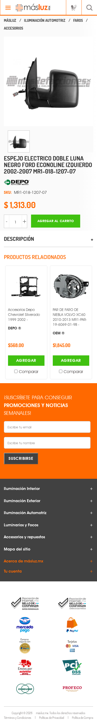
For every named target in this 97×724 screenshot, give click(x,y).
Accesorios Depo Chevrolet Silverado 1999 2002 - (24, 318)
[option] (48, 81)
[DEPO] (48, 182)
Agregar (26, 360)
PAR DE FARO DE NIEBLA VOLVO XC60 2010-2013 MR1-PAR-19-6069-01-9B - (70, 321)
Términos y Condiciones (17, 718)
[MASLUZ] (10, 20)
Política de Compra (82, 718)
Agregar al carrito (56, 221)
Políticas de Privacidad (51, 718)
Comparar (28, 371)
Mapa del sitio (17, 549)
